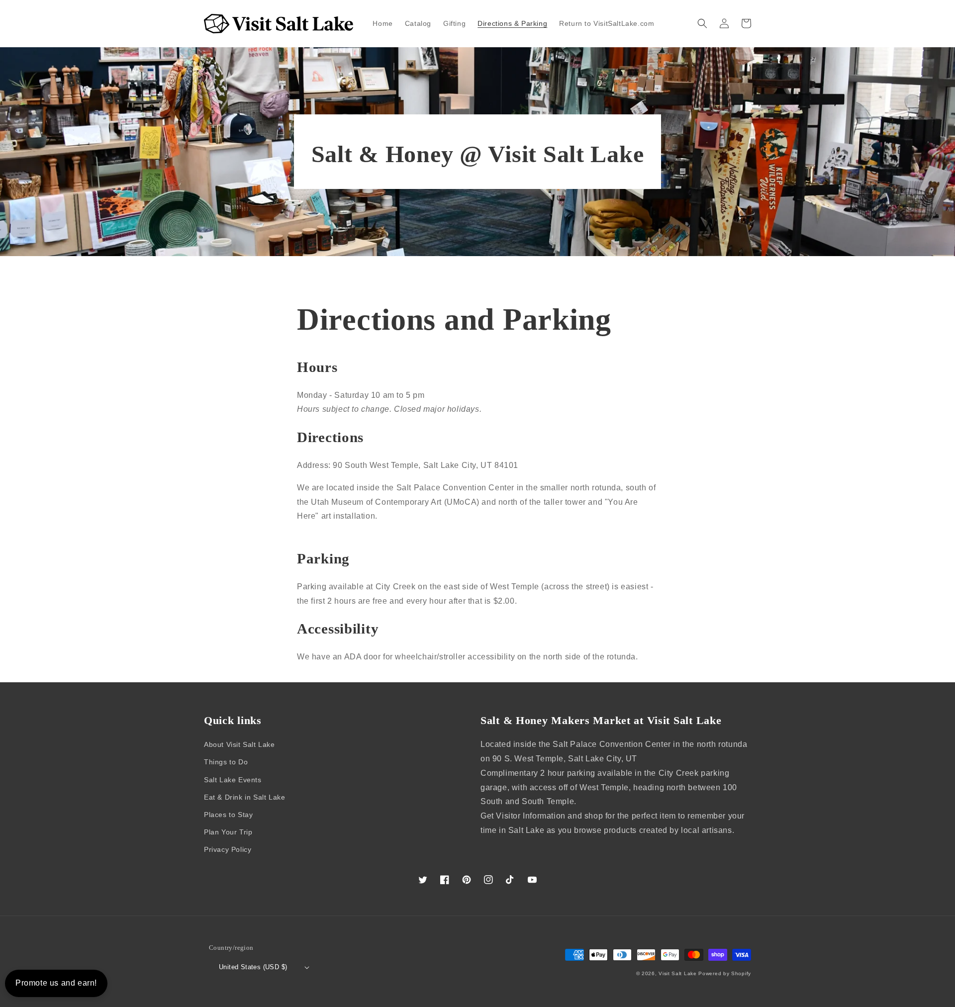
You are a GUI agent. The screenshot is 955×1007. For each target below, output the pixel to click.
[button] (702, 23)
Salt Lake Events (233, 780)
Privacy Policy (227, 849)
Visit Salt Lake (678, 973)
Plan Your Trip (228, 832)
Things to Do (226, 762)
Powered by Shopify (724, 973)
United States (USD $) (253, 967)
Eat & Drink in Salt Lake (244, 797)
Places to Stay (228, 815)
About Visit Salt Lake (239, 744)
